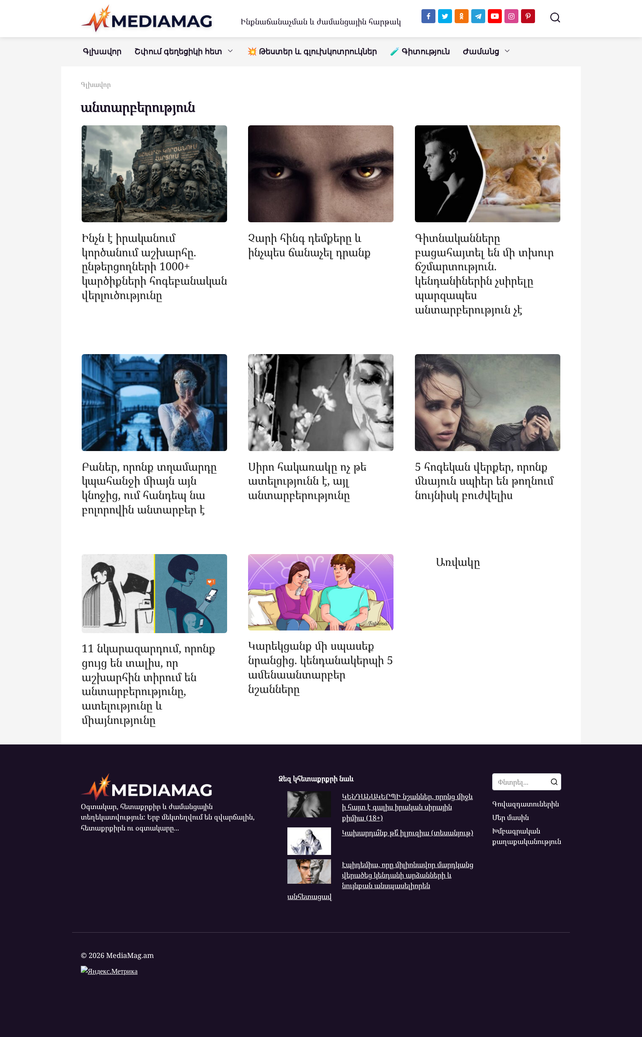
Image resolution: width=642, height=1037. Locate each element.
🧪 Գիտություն (420, 51)
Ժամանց (481, 51)
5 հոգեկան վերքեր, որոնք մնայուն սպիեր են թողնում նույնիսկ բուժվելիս (484, 480)
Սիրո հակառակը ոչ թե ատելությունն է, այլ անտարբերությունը (307, 480)
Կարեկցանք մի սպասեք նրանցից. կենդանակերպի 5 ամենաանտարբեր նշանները (320, 667)
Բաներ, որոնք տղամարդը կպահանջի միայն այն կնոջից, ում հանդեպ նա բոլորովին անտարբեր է (149, 487)
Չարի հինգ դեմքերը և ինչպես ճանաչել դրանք (309, 244)
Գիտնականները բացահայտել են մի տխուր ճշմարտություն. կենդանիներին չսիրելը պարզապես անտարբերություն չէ (484, 273)
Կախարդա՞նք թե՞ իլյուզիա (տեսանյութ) (407, 832)
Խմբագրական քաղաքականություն (526, 836)
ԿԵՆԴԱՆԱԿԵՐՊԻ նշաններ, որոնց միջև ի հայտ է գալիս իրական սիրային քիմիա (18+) (407, 807)
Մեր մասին (510, 817)
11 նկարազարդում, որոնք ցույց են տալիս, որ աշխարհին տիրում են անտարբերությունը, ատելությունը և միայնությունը (148, 684)
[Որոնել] (554, 781)
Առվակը (458, 561)
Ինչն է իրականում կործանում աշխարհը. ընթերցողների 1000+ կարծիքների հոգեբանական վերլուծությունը (154, 266)
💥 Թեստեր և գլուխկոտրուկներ (312, 51)
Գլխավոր (102, 51)
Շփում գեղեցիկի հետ (178, 51)
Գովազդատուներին (525, 804)
